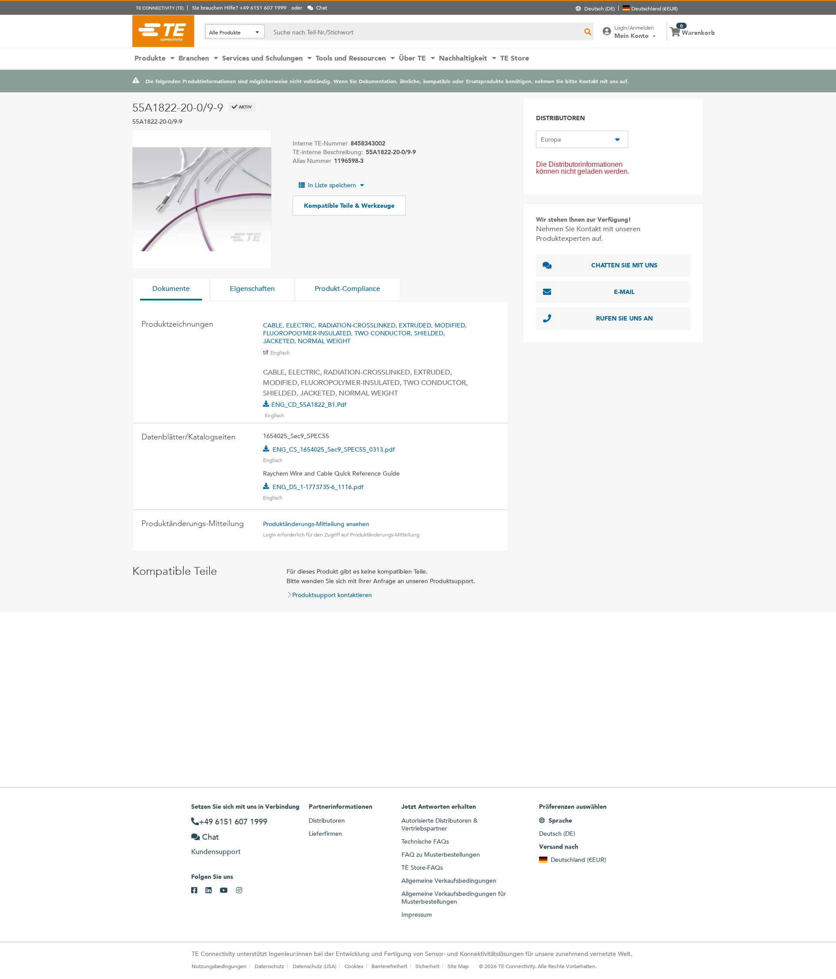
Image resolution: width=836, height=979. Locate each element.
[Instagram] (243, 891)
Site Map (458, 965)
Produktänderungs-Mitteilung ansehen (316, 524)
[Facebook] (198, 891)
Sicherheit (427, 965)
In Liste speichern (332, 185)
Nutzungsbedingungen (219, 965)
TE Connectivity (163, 31)
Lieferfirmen (325, 833)
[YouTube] (228, 891)
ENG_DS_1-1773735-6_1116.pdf (318, 487)
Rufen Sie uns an (624, 318)
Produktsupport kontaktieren (332, 595)
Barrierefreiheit (389, 965)
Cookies (353, 965)
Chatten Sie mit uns (624, 265)
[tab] (171, 289)
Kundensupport (216, 851)
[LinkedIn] (213, 891)
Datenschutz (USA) (314, 965)
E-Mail (624, 292)
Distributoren (327, 820)
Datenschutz (269, 965)
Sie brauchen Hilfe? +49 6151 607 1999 (239, 7)
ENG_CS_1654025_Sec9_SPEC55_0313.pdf (334, 449)
